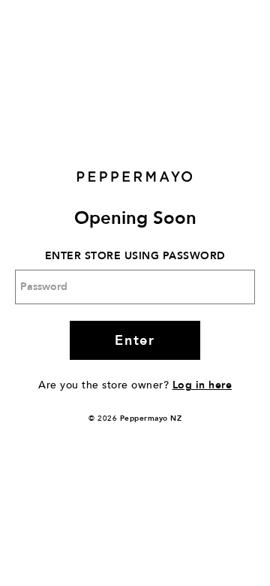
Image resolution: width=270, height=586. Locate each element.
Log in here (202, 385)
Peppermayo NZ (151, 418)
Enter (134, 340)
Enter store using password (135, 256)
